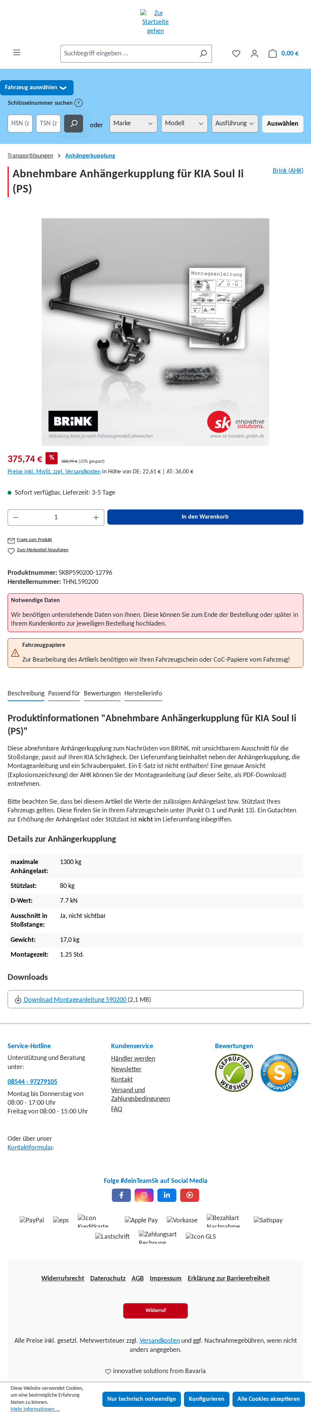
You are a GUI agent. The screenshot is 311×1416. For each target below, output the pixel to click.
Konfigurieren (207, 1399)
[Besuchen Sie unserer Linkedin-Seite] (166, 1195)
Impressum (166, 1278)
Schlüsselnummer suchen (41, 103)
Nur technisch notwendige (141, 1399)
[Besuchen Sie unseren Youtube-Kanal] (189, 1195)
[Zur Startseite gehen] (155, 22)
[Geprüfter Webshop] (234, 1073)
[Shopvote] (279, 1073)
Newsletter (126, 1069)
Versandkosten (160, 1341)
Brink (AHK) (288, 171)
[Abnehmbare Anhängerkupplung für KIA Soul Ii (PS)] (155, 332)
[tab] (26, 694)
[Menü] (17, 52)
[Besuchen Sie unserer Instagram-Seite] (144, 1195)
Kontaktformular (30, 1147)
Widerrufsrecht (62, 1278)
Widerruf (156, 1311)
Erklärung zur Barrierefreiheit (229, 1278)
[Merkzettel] (236, 53)
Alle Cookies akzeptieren (268, 1399)
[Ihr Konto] (254, 53)
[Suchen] (203, 54)
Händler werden (133, 1059)
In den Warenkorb (205, 517)
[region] (155, 332)
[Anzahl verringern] (16, 517)
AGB (138, 1278)
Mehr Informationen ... (35, 1409)
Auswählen (282, 124)
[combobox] (127, 54)
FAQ (116, 1109)
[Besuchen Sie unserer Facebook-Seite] (121, 1195)
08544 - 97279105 (32, 1082)
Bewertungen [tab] (102, 693)
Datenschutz (108, 1278)
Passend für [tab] (64, 693)
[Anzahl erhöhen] (96, 517)
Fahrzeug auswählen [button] (35, 88)
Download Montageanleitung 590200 (75, 1000)
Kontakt (122, 1079)
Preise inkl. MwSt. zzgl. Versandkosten (54, 472)
